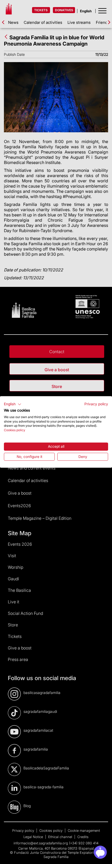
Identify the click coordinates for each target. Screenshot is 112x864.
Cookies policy (14, 430)
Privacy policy (96, 404)
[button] (12, 404)
